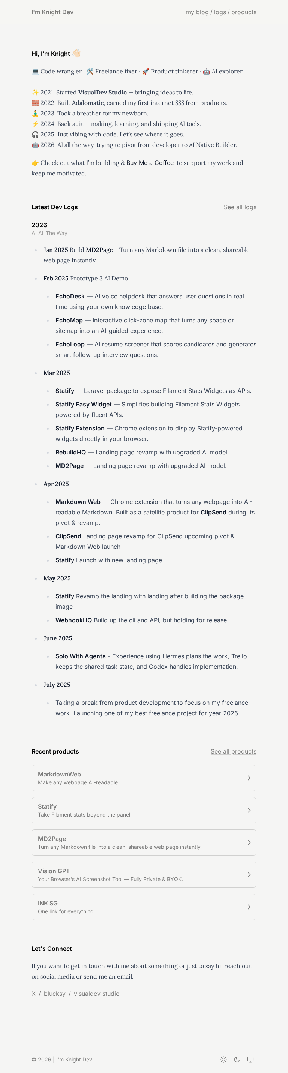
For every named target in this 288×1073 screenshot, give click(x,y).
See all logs (240, 207)
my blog (197, 12)
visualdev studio (97, 993)
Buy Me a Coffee (150, 162)
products (243, 12)
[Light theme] (224, 1060)
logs (220, 12)
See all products (233, 751)
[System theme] (250, 1060)
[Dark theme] (237, 1060)
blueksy (55, 993)
